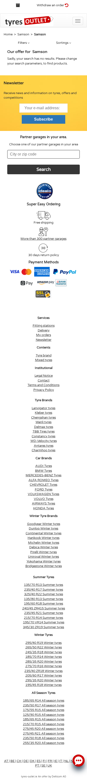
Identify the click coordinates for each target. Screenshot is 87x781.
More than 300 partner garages (43, 239)
